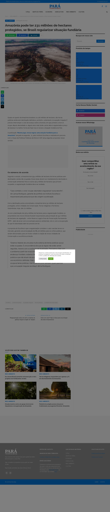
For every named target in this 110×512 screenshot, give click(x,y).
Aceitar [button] (50, 258)
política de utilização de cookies (52, 255)
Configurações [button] (42, 258)
